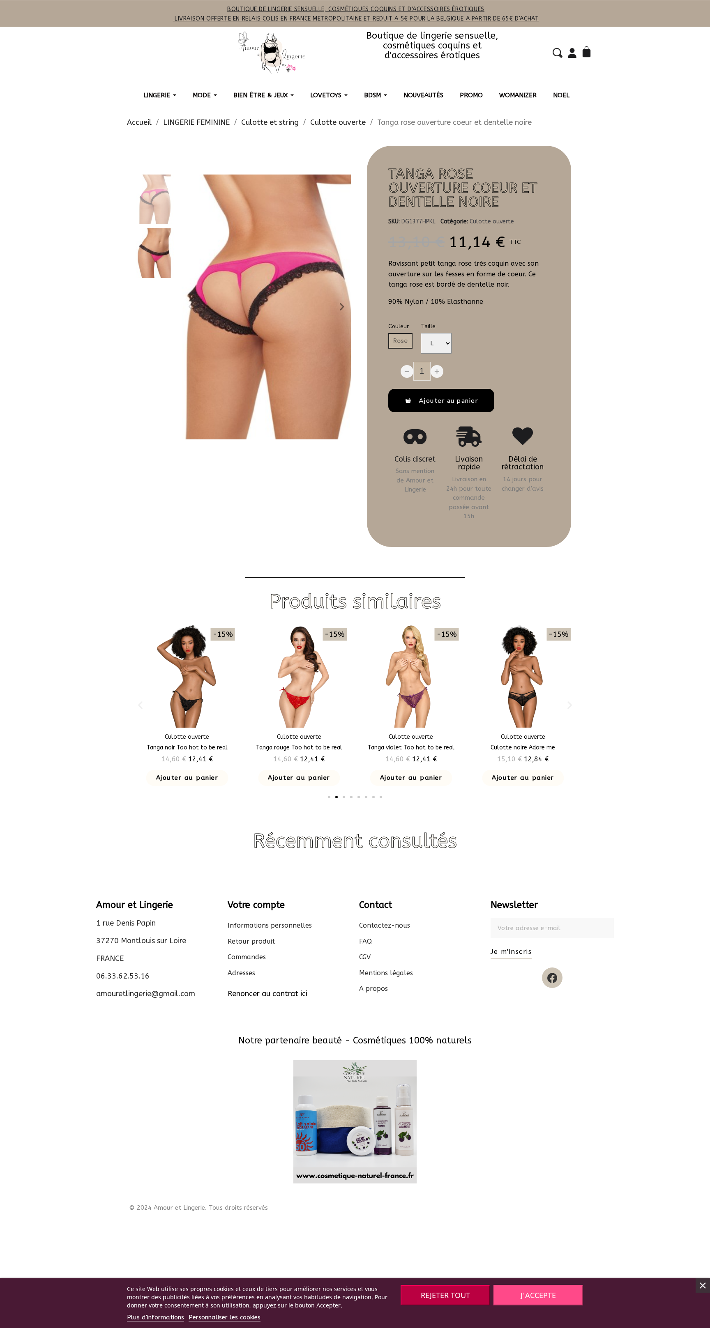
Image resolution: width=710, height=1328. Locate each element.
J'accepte (538, 1295)
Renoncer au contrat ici (267, 993)
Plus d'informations (155, 1317)
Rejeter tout (445, 1295)
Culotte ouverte (492, 221)
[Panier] (588, 53)
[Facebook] (552, 977)
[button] (191, 307)
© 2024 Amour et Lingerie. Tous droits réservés (198, 1207)
